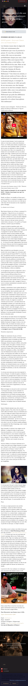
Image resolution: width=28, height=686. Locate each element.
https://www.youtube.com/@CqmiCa (15, 623)
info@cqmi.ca (8, 618)
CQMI (9, 155)
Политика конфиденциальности (18, 680)
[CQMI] (4, 6)
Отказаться (6, 683)
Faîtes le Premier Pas (13, 654)
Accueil (3, 31)
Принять (14, 683)
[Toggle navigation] (24, 5)
